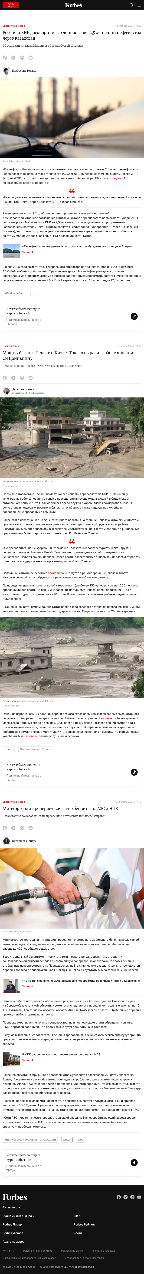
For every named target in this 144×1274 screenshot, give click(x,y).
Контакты (8, 1250)
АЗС (80, 1139)
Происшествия (11, 346)
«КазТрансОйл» (15, 293)
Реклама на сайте (72, 1250)
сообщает (114, 178)
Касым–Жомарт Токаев (35, 749)
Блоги (78, 1233)
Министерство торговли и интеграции (30, 1139)
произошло (56, 573)
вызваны (32, 736)
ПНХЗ (67, 1139)
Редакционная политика (37, 1250)
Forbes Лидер (12, 1224)
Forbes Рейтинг (84, 1224)
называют (108, 718)
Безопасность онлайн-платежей (84, 1257)
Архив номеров (14, 1241)
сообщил (34, 271)
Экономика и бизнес (17, 1216)
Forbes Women (13, 1233)
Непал (9, 749)
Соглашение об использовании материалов (29, 1257)
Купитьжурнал (11, 5)
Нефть (36, 293)
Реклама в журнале (103, 1250)
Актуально (10, 1207)
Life (76, 1216)
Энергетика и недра (14, 25)
